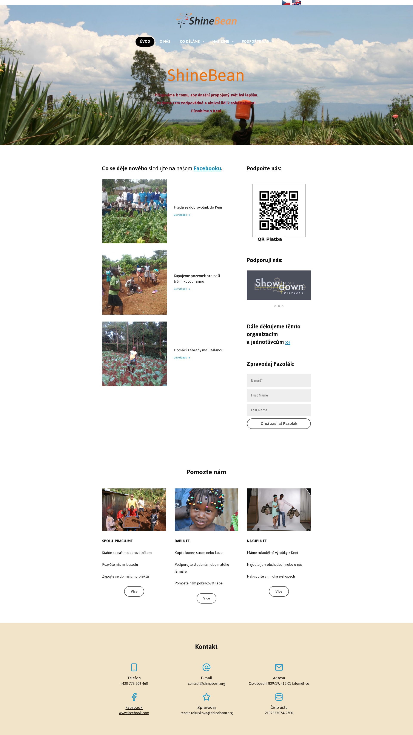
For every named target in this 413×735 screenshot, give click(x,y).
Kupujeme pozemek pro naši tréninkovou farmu (197, 278)
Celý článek (180, 215)
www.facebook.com (134, 713)
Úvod (145, 41)
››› (287, 342)
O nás (165, 41)
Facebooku (207, 168)
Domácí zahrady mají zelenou (198, 350)
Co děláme (190, 41)
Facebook (134, 707)
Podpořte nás (255, 41)
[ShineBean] (206, 20)
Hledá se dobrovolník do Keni (198, 207)
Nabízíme (220, 41)
